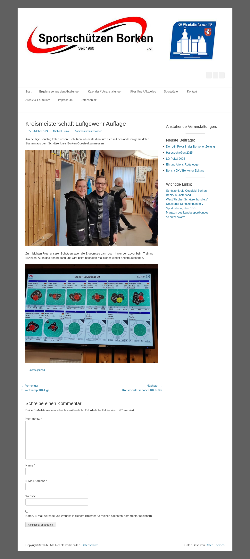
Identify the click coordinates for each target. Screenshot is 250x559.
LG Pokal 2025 (175, 158)
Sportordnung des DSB (181, 208)
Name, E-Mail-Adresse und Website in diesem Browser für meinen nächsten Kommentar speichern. (89, 515)
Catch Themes (215, 545)
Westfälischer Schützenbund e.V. (187, 199)
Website (30, 496)
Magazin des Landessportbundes (187, 212)
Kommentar (33, 418)
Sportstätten (171, 91)
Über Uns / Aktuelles (143, 91)
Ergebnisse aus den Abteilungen (59, 91)
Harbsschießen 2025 (179, 152)
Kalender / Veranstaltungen (105, 91)
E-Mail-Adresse (36, 480)
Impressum (65, 99)
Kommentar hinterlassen (88, 131)
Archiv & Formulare (37, 99)
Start (28, 91)
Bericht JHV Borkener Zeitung (185, 170)
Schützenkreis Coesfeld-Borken (186, 190)
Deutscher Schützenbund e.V (185, 203)
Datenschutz (88, 99)
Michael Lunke (61, 131)
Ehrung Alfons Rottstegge (182, 164)
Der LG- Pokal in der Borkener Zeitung (190, 146)
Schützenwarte (175, 217)
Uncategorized (37, 370)
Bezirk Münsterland (178, 195)
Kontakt (192, 91)
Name (30, 465)
